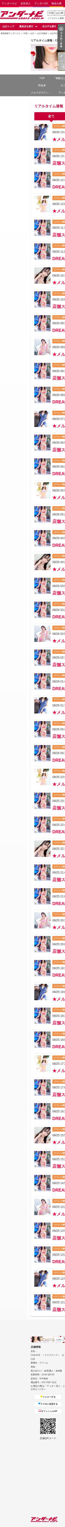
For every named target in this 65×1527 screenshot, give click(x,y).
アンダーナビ (9, 3)
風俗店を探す (26, 26)
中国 (51, 13)
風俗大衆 (56, 3)
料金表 (42, 85)
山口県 (59, 13)
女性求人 (26, 3)
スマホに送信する (49, 1404)
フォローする (49, 1397)
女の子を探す (49, 26)
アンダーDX (41, 3)
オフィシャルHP (49, 1411)
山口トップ (8, 26)
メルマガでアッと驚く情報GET (42, 92)
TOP (42, 78)
